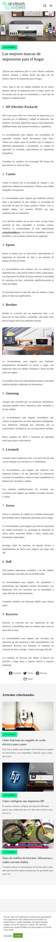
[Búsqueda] (45, 5)
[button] (51, 5)
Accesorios (9, 47)
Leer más (8, 935)
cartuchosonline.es (11, 232)
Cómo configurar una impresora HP (23, 801)
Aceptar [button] (18, 935)
